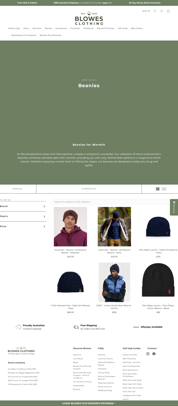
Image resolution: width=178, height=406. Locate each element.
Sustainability (78, 385)
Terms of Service (105, 386)
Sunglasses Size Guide (132, 395)
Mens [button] (26, 28)
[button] (146, 11)
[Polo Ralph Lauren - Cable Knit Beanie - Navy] (158, 226)
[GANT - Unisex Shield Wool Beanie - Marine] (114, 282)
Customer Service (105, 358)
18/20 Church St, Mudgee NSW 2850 (23, 380)
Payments (102, 369)
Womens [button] (36, 28)
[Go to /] (89, 18)
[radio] (158, 189)
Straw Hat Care (129, 391)
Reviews (76, 389)
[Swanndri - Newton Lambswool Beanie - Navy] (114, 226)
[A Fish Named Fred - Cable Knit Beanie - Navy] (70, 282)
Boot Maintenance (130, 370)
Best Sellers (137, 28)
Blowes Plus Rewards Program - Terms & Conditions (82, 375)
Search (125, 399)
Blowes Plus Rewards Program (82, 367)
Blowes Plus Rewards (50, 35)
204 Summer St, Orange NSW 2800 (22, 376)
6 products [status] (89, 189)
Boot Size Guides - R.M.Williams (130, 375)
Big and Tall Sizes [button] (105, 28)
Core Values (78, 358)
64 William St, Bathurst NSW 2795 (22, 369)
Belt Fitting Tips (129, 358)
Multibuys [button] (88, 28)
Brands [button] (48, 28)
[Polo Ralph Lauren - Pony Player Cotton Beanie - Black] (158, 282)
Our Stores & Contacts (82, 381)
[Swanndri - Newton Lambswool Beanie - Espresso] (70, 226)
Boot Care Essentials (131, 366)
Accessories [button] (61, 28)
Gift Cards (123, 28)
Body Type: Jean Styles (132, 380)
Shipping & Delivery (106, 383)
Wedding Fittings (105, 390)
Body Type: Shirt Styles (132, 384)
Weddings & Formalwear (23, 35)
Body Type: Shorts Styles (133, 388)
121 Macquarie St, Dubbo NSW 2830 (22, 384)
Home (84, 80)
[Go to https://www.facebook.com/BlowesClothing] (155, 355)
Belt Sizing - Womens (131, 362)
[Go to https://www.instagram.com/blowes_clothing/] (149, 355)
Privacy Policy (104, 372)
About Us (77, 355)
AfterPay (101, 355)
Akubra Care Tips (130, 355)
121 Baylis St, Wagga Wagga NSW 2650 (23, 373)
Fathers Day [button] (14, 28)
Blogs (75, 362)
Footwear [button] (75, 28)
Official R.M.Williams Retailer (106, 363)
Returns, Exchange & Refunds (106, 377)
